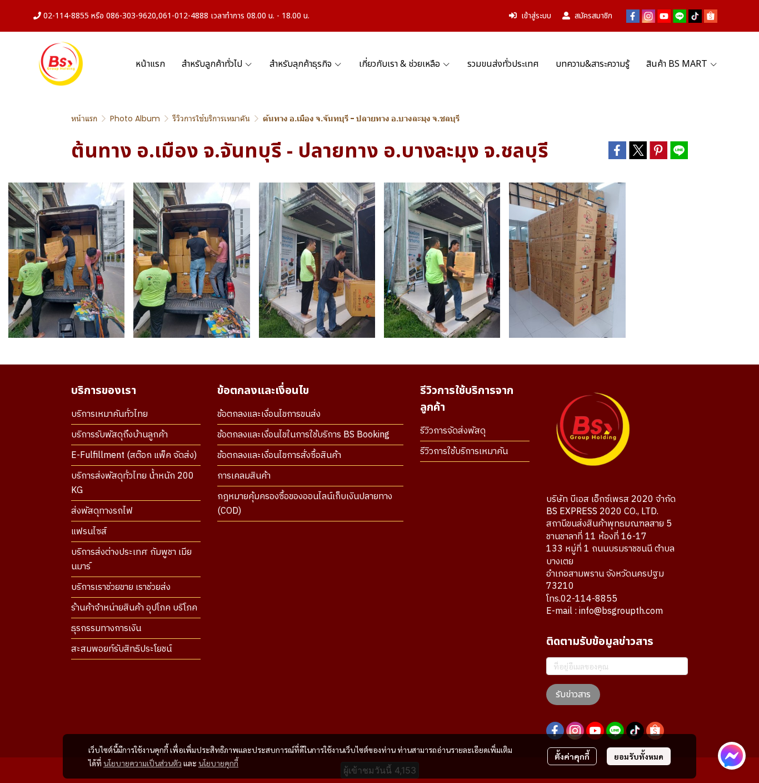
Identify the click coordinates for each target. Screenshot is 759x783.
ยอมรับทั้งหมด (638, 756)
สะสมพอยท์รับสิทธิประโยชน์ (121, 649)
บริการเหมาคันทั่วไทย (109, 414)
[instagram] (648, 16)
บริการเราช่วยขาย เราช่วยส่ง (121, 587)
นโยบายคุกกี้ (218, 763)
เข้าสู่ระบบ (536, 16)
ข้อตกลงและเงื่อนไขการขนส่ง (269, 414)
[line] (679, 16)
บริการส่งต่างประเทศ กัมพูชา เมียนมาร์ (131, 559)
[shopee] (710, 16)
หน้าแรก (84, 118)
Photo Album (135, 118)
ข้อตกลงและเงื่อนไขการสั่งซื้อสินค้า (279, 455)
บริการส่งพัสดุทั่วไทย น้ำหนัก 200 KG (132, 483)
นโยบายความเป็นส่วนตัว (142, 763)
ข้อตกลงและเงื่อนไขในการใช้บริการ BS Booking (303, 434)
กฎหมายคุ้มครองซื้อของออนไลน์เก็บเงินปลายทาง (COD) (304, 504)
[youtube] (664, 16)
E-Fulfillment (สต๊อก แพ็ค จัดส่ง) (134, 455)
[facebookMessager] (732, 756)
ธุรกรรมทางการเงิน (106, 628)
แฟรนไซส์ (89, 531)
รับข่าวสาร (573, 694)
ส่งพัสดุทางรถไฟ (102, 511)
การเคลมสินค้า (244, 476)
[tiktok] (695, 16)
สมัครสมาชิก (593, 16)
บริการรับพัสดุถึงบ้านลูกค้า (119, 434)
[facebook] (633, 16)
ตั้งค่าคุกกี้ (572, 756)
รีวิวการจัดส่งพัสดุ (453, 431)
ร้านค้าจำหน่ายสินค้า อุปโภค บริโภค (134, 607)
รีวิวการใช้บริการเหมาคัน (211, 118)
